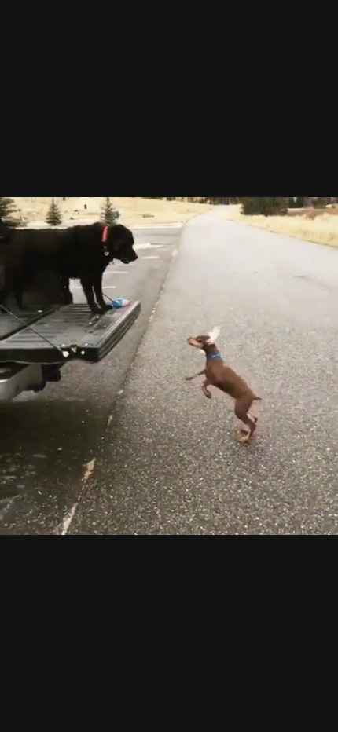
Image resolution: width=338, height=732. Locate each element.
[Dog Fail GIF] (169, 366)
